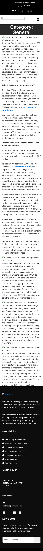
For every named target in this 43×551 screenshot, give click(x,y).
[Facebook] (22, 11)
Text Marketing (11, 463)
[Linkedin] (31, 11)
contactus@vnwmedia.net (12, 506)
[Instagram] (28, 11)
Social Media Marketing (14, 447)
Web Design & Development (16, 443)
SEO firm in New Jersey (22, 166)
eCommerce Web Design (14, 455)
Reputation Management (14, 451)
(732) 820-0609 (8, 495)
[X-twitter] (25, 11)
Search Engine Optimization (15, 439)
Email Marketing (11, 459)
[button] (38, 20)
